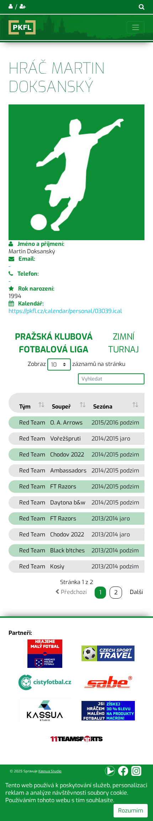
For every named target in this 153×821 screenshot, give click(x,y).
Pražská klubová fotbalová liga (54, 343)
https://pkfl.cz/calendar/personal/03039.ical (65, 311)
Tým (25, 406)
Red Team (32, 422)
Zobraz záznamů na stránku (76, 364)
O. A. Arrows (66, 422)
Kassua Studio (50, 771)
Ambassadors (68, 470)
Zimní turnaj (123, 343)
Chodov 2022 (67, 454)
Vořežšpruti (65, 438)
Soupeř (61, 406)
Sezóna (102, 406)
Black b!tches (67, 550)
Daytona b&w (67, 502)
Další (136, 592)
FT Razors (63, 486)
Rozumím (130, 810)
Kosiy (57, 566)
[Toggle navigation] (135, 27)
